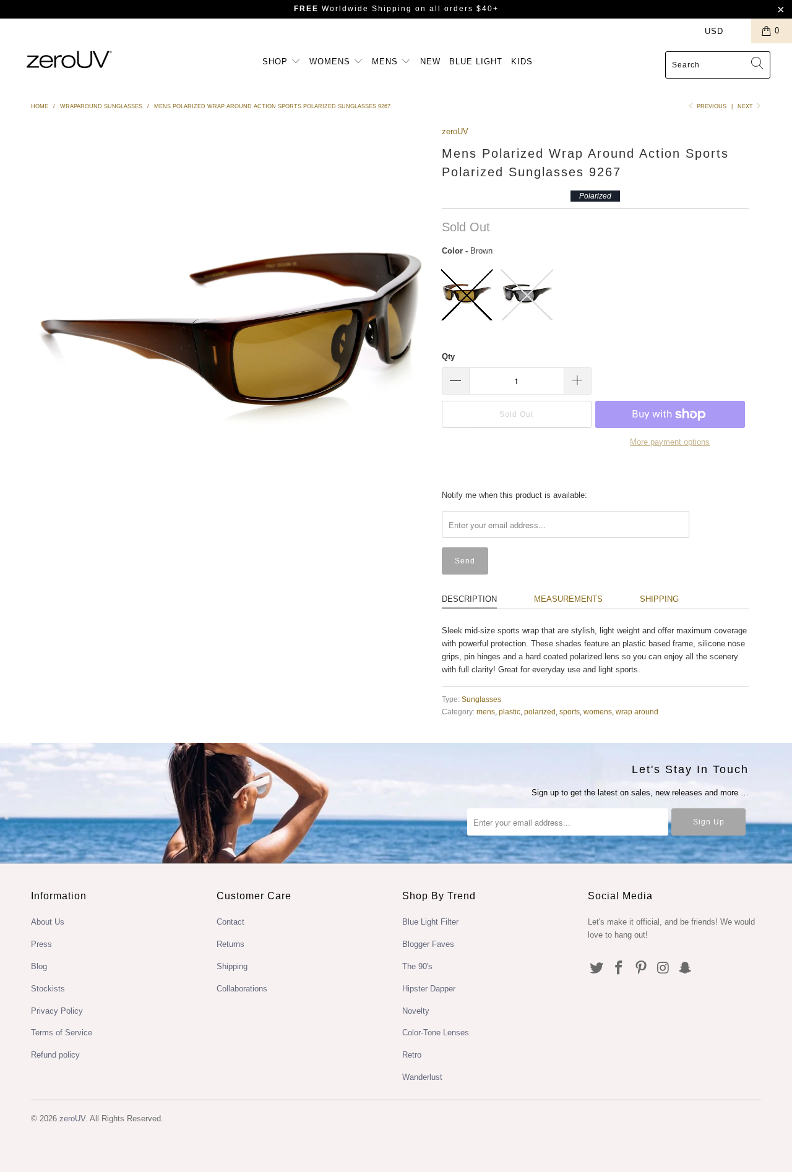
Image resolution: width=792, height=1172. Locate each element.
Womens (331, 61)
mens (485, 712)
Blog (39, 966)
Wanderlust (422, 1077)
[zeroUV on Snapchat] (685, 968)
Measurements (568, 599)
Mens (386, 61)
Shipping (659, 599)
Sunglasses (481, 699)
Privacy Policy (57, 1011)
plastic (509, 712)
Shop (276, 61)
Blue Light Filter (430, 921)
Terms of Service (61, 1032)
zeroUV (455, 131)
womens (597, 712)
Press (41, 944)
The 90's (417, 966)
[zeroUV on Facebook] (619, 968)
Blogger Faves (428, 944)
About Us (47, 921)
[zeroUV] (69, 59)
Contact (230, 921)
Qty (448, 356)
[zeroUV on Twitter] (597, 968)
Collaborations (242, 988)
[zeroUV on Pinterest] (641, 968)
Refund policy (55, 1054)
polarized (540, 712)
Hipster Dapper (428, 988)
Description (469, 599)
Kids (522, 61)
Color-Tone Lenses (435, 1032)
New (430, 61)
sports (569, 712)
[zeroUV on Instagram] (663, 968)
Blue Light (475, 61)
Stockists (48, 988)
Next (746, 106)
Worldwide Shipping (353, 8)
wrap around (637, 712)
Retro (411, 1054)
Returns (230, 944)
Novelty (415, 1011)
